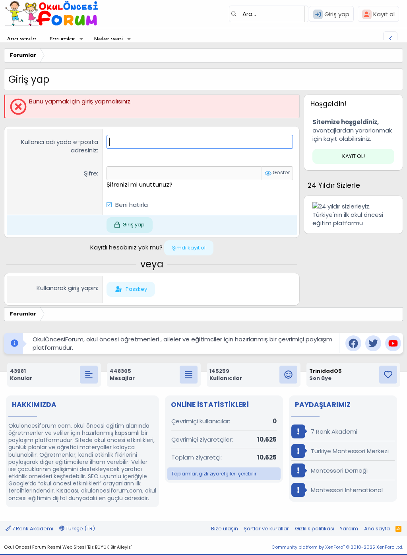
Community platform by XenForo (337, 547)
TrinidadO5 (325, 371)
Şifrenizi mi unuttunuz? (139, 184)
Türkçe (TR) (79, 528)
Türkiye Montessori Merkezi (349, 451)
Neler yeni (108, 39)
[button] (81, 38)
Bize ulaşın (224, 528)
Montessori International (346, 490)
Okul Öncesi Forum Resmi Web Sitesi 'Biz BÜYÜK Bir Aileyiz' (68, 547)
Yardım (349, 528)
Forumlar (62, 39)
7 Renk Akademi (333, 431)
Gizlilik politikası (314, 528)
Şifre (90, 173)
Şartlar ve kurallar (266, 528)
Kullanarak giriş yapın (67, 288)
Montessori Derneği (338, 470)
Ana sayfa (22, 39)
